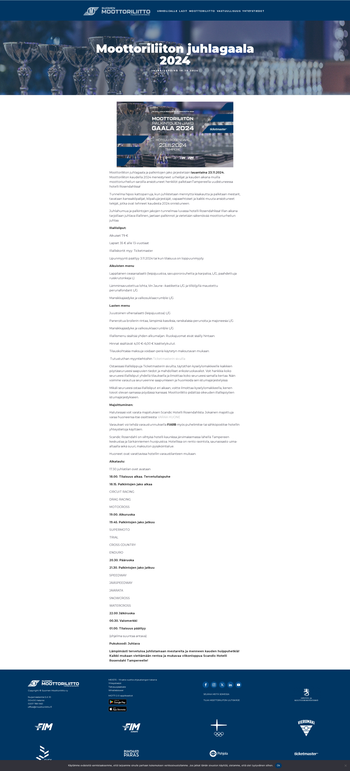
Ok (278, 765)
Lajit (183, 11)
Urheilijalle (167, 11)
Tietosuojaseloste (117, 686)
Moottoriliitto (202, 11)
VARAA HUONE (169, 417)
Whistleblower (116, 690)
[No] (345, 765)
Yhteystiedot (253, 11)
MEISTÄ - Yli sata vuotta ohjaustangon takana (132, 679)
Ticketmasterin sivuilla (169, 359)
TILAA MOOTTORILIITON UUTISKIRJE (221, 700)
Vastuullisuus (229, 11)
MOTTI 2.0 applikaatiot (120, 695)
